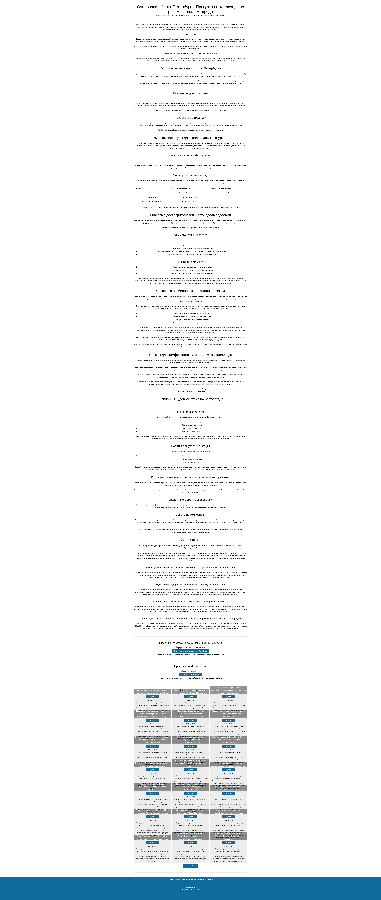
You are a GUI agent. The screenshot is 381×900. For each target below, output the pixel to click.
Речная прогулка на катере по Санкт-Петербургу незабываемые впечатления (228, 714)
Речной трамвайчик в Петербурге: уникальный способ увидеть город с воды (190, 763)
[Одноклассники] (185, 889)
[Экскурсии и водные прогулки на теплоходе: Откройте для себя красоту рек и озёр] (190, 802)
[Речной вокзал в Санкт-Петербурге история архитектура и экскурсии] (152, 851)
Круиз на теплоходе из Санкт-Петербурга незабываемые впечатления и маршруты (190, 836)
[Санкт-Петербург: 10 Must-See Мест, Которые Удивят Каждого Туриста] (152, 827)
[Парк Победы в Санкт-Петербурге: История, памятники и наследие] (228, 802)
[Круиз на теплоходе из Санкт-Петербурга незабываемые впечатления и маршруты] (190, 851)
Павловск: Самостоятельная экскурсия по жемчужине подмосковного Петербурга (190, 714)
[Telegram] (187, 889)
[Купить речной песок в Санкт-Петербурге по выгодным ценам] (228, 827)
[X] (189, 889)
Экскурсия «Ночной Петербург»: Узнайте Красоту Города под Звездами (228, 836)
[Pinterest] (196, 889)
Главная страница (161, 15)
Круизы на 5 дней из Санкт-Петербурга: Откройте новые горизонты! (152, 787)
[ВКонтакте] (183, 889)
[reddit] (198, 889)
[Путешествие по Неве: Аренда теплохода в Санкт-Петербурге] (190, 827)
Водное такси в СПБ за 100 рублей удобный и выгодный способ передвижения (228, 740)
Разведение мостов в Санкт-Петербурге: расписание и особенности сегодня (190, 740)
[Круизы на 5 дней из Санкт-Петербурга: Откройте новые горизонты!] (152, 802)
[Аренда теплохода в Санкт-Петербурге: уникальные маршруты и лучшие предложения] (228, 705)
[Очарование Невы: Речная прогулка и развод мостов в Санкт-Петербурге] (190, 705)
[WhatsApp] (191, 889)
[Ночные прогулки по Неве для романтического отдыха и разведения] (228, 778)
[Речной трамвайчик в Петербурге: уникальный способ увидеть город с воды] (190, 778)
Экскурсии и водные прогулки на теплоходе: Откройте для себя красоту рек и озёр (190, 787)
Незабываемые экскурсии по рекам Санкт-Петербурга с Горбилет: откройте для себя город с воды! (152, 714)
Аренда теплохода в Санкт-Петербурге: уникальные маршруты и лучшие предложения (228, 690)
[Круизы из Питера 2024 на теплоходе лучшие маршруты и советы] (152, 778)
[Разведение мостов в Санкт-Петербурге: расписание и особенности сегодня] (190, 755)
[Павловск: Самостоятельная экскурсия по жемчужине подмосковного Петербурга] (190, 730)
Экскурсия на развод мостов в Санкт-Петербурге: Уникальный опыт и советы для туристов (152, 740)
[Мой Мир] (194, 889)
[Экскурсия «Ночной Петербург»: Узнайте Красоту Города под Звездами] (228, 851)
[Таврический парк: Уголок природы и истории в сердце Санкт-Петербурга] (152, 705)
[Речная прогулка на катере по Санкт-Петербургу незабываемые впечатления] (228, 730)
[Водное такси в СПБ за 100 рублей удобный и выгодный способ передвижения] (228, 755)
